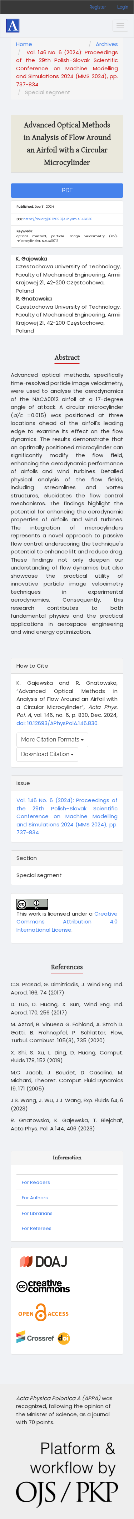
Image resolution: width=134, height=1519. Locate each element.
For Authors (35, 1197)
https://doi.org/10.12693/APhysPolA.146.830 (58, 219)
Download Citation (46, 754)
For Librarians (37, 1213)
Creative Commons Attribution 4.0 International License (67, 921)
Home (24, 44)
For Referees (36, 1228)
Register (97, 7)
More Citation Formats (51, 739)
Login (122, 7)
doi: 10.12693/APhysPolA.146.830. (57, 723)
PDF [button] (67, 190)
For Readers (36, 1182)
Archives (107, 44)
